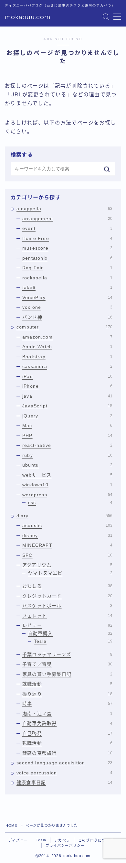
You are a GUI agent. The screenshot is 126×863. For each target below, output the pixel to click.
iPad (67, 376)
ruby (67, 455)
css (70, 502)
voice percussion (64, 772)
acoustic (67, 525)
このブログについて (96, 840)
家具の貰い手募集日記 (67, 674)
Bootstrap (67, 356)
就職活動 (67, 683)
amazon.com (67, 337)
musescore (67, 248)
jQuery (67, 415)
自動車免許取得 (67, 723)
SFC (67, 555)
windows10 (67, 484)
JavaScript (67, 405)
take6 (67, 287)
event (67, 228)
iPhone (67, 386)
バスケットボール (67, 605)
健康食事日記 (64, 782)
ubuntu (67, 465)
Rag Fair (67, 267)
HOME (11, 825)
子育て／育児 (67, 664)
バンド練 (67, 317)
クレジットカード (67, 596)
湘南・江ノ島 (67, 713)
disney (67, 535)
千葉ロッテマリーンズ (67, 654)
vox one (67, 307)
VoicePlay (67, 297)
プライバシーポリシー (65, 845)
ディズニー (18, 840)
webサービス (67, 475)
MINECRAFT (67, 545)
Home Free (67, 238)
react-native (67, 445)
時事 (67, 703)
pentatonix (67, 258)
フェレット (67, 615)
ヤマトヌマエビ (70, 573)
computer (64, 326)
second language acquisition (64, 762)
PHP (67, 435)
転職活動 (67, 743)
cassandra (67, 366)
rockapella (67, 277)
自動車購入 (70, 633)
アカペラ (62, 840)
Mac (67, 425)
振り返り (67, 693)
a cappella (64, 208)
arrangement (67, 218)
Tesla (73, 641)
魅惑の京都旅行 (67, 753)
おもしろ (67, 585)
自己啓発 (67, 733)
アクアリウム (67, 564)
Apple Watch (67, 346)
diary (64, 515)
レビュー (67, 625)
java (67, 396)
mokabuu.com (27, 16)
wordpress (67, 494)
